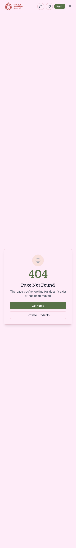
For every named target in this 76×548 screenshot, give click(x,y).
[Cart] (40, 6)
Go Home (38, 305)
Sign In (59, 6)
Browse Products (38, 315)
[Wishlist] (49, 6)
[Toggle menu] (70, 6)
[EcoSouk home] (14, 6)
